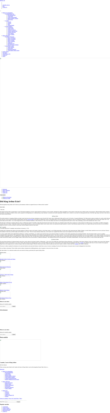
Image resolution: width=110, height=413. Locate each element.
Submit (14, 306)
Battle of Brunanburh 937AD (6, 282)
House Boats (10, 19)
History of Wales (11, 40)
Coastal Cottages (6, 407)
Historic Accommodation (8, 12)
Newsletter (5, 52)
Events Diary (10, 48)
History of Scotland (11, 39)
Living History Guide (9, 45)
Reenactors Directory (12, 49)
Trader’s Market (11, 47)
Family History (6, 51)
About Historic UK (6, 53)
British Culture (8, 383)
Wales (9, 24)
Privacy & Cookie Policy (14, 398)
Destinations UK (11, 43)
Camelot (81, 242)
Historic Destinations (9, 385)
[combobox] (10, 402)
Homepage (5, 189)
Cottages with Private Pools (10, 378)
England (9, 21)
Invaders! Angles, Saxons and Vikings (7, 259)
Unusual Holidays (8, 26)
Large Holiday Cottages (10, 377)
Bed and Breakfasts (11, 15)
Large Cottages (11, 33)
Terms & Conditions (4, 398)
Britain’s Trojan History (4, 290)
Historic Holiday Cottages (13, 18)
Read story (2, 369)
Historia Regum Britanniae (5, 266)
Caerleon (76, 243)
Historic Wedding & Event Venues (12, 379)
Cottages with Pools (12, 32)
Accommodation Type (9, 13)
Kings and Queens (9, 382)
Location (7, 20)
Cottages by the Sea (12, 29)
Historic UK (2, 0)
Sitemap (6, 396)
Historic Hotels (8, 374)
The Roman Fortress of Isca (5, 297)
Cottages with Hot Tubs (12, 31)
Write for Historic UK (9, 395)
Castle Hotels (10, 16)
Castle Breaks (10, 27)
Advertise (7, 392)
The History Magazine (9, 36)
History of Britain (11, 41)
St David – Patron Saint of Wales (6, 274)
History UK (5, 191)
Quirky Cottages (11, 34)
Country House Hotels (12, 17)
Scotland (9, 23)
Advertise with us (6, 5)
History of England (11, 37)
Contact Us (5, 7)
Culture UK (10, 42)
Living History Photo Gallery (13, 50)
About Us (7, 391)
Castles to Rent (11, 28)
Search (4, 56)
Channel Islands (11, 25)
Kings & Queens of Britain (13, 44)
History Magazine (6, 35)
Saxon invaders (31, 219)
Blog (4, 6)
